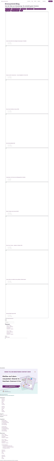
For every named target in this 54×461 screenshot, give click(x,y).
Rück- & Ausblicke (10, 316)
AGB (2, 452)
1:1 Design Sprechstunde (5, 422)
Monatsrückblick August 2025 (11, 313)
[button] (40, 1)
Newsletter (3, 404)
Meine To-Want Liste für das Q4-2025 (12, 211)
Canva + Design (10, 282)
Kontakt (3, 403)
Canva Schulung (4, 423)
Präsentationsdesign (4, 421)
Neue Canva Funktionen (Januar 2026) (12, 109)
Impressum (3, 455)
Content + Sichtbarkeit (10, 326)
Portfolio (3, 408)
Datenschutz (3, 456)
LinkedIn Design (4, 420)
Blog (2, 402)
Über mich (3, 407)
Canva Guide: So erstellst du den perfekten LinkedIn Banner (16, 279)
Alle (21, 10)
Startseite (3, 406)
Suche (6, 319)
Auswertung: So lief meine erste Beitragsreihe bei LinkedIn (15, 177)
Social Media (8, 10)
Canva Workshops (4, 424)
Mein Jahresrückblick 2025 (10, 143)
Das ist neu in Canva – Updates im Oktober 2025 (14, 245)
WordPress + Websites (15, 10)
